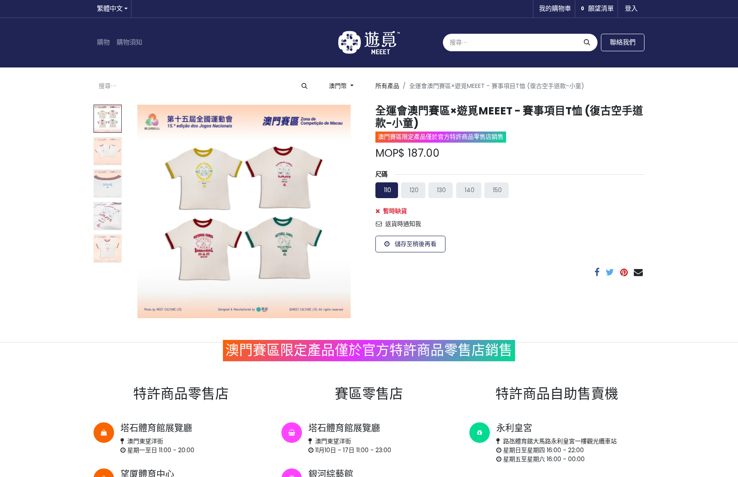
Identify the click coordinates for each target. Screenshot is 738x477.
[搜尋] (586, 42)
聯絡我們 (623, 42)
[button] (143, 211)
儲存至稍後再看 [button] (414, 244)
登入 (631, 8)
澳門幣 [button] (338, 86)
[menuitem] (103, 42)
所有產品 (387, 86)
